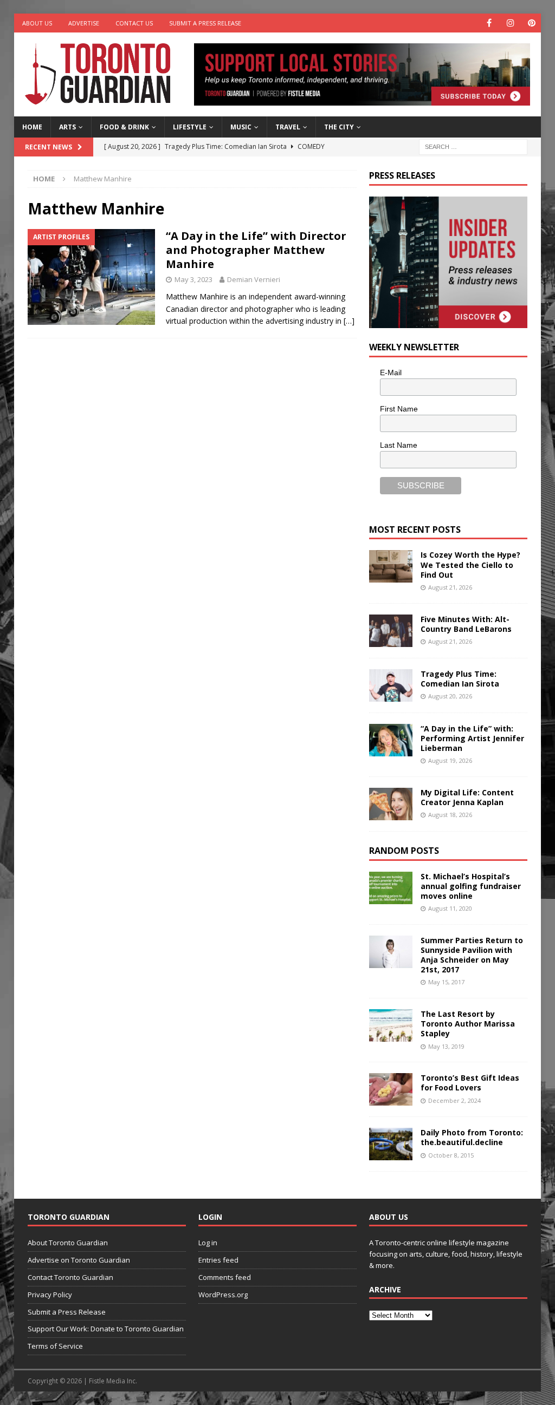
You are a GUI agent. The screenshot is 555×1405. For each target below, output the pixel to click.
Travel (287, 127)
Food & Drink (124, 127)
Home (32, 127)
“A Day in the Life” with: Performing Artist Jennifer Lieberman (472, 738)
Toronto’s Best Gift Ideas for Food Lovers (470, 1083)
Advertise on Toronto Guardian (79, 1260)
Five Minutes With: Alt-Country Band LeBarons (466, 624)
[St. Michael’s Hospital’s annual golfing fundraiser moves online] (390, 888)
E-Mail (391, 372)
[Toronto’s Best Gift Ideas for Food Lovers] (390, 1089)
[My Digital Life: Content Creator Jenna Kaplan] (390, 804)
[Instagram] (510, 23)
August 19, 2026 (450, 760)
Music (240, 127)
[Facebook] (489, 23)
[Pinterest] (531, 23)
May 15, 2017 (446, 982)
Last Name (398, 445)
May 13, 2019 (446, 1046)
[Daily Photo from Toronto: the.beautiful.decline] (390, 1144)
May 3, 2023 (193, 279)
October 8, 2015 (451, 1155)
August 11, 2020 (450, 908)
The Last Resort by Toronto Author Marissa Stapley (468, 1023)
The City (339, 127)
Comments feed (224, 1277)
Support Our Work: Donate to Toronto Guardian (106, 1329)
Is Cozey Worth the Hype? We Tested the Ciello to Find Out (470, 564)
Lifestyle (189, 127)
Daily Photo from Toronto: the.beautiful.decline (472, 1137)
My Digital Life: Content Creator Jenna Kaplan (467, 797)
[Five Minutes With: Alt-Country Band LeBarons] (390, 631)
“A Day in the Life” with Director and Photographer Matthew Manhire (256, 249)
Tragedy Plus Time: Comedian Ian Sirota (460, 679)
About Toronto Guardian (68, 1242)
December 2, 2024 (454, 1100)
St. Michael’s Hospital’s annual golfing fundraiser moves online (471, 886)
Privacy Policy (50, 1294)
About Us (37, 23)
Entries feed (218, 1260)
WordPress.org (223, 1294)
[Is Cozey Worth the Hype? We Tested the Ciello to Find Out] (390, 566)
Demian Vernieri (253, 279)
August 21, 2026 (450, 587)
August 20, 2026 (450, 696)
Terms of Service (55, 1346)
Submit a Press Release (205, 23)
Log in (207, 1242)
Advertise (83, 23)
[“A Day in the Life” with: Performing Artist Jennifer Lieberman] (390, 740)
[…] (349, 321)
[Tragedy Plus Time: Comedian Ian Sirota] (390, 685)
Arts (67, 127)
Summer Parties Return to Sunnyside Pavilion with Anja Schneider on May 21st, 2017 (472, 955)
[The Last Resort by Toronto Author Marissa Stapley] (390, 1025)
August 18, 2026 (450, 815)
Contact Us (134, 23)
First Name (399, 408)
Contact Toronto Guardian (70, 1277)
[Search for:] (473, 146)
